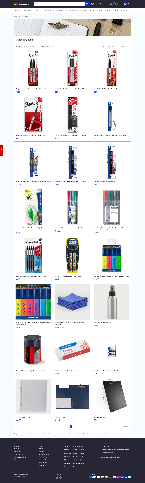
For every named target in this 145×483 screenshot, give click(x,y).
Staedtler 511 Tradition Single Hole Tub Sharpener (30, 371)
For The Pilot (43, 457)
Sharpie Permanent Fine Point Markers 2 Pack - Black (32, 89)
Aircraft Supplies (44, 454)
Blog (15, 460)
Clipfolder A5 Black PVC (62, 417)
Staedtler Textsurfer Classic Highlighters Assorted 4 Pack (111, 276)
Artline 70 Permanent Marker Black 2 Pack (68, 276)
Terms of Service (44, 460)
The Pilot (16, 10)
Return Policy (43, 462)
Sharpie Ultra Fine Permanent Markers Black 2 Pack (70, 89)
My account (114, 5)
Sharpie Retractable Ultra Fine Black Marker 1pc (30, 135)
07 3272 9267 (105, 446)
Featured (41, 451)
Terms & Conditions (20, 457)
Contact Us (17, 449)
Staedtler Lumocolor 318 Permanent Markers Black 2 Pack (33, 181)
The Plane (27, 10)
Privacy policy (18, 454)
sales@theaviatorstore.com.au (110, 457)
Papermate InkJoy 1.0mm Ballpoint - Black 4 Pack (31, 276)
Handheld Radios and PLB (78, 10)
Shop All (41, 446)
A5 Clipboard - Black (100, 417)
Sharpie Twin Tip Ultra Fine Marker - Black (107, 89)
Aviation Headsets (94, 10)
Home (15, 16)
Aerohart (108, 10)
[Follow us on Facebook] (57, 477)
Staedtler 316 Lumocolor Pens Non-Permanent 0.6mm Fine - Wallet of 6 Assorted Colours (111, 229)
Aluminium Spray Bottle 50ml (102, 322)
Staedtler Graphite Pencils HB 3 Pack (105, 181)
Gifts (115, 10)
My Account (17, 451)
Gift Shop (42, 449)
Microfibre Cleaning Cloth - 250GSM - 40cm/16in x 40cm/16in (70, 323)
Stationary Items (23, 16)
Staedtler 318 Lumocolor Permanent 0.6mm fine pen (70, 228)
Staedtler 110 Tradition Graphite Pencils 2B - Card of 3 (71, 181)
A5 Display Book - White (23, 417)
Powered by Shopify (19, 476)
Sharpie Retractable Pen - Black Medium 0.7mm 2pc (70, 135)
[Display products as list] (128, 46)
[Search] (87, 4)
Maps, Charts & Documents (43, 10)
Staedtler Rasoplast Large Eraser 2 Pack (106, 371)
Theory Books (61, 10)
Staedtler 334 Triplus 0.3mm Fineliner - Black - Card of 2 (111, 135)
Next (125, 426)
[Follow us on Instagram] (60, 477)
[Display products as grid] (125, 46)
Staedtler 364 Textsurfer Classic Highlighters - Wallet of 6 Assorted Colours (33, 323)
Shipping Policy (44, 465)
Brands (123, 10)
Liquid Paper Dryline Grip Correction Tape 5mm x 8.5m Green (32, 229)
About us (16, 446)
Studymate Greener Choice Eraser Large (67, 371)
